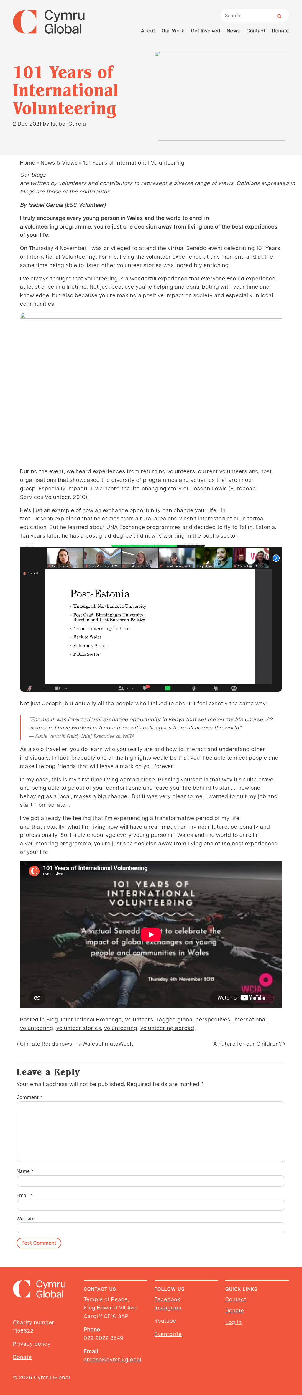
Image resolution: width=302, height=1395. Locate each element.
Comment (30, 1096)
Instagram (168, 1307)
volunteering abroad (167, 1027)
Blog (52, 1019)
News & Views (59, 162)
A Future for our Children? (248, 1043)
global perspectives (204, 1019)
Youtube (165, 1320)
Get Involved (205, 30)
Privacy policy (32, 1343)
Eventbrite (168, 1333)
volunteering (120, 1027)
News (233, 30)
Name (25, 1170)
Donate (280, 30)
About (148, 30)
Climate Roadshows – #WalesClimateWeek (76, 1043)
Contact (256, 30)
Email (25, 1195)
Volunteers (139, 1019)
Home (27, 162)
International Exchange (91, 1019)
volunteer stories (78, 1027)
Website (26, 1218)
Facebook (167, 1299)
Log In (233, 1321)
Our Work (173, 30)
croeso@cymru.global (113, 1359)
